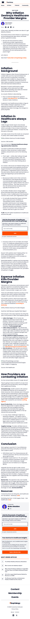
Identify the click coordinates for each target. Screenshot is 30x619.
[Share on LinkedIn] (11, 27)
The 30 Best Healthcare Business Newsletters (16, 561)
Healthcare (15, 10)
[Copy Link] (13, 27)
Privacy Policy (15, 609)
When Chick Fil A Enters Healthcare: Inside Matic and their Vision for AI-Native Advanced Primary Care (16, 570)
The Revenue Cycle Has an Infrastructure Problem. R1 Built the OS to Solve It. (15, 579)
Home (2, 5)
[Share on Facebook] (6, 27)
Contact (17, 612)
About (12, 612)
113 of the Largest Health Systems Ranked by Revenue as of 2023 (16, 575)
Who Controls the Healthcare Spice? (13, 565)
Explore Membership (15, 552)
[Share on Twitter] (8, 27)
